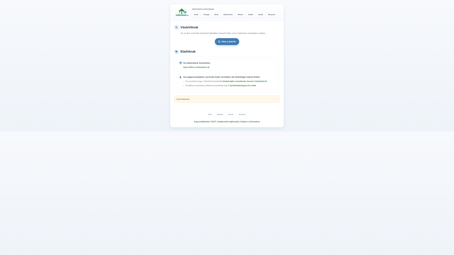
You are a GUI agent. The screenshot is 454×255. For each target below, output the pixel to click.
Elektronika (228, 14)
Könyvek (271, 14)
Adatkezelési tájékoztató (228, 122)
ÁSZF (213, 122)
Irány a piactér (228, 41)
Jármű (260, 14)
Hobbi (250, 14)
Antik (196, 14)
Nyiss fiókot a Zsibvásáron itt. (196, 67)
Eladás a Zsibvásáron (250, 122)
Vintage (206, 14)
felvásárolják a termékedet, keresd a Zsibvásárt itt (245, 81)
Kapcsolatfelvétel (202, 122)
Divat (216, 14)
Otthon (240, 14)
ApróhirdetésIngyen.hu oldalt (243, 86)
